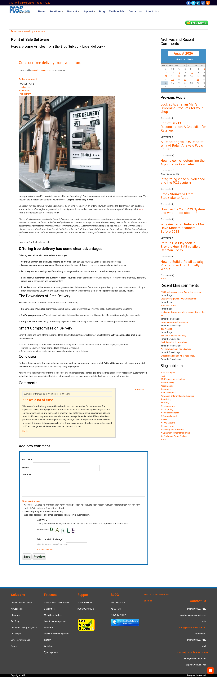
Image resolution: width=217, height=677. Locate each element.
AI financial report (169, 416)
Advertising (166, 399)
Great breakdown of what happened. (178, 356)
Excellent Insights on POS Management (179, 299)
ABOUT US (116, 609)
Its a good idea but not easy (173, 336)
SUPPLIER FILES (85, 602)
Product (72, 11)
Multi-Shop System (53, 615)
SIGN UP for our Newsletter (156, 594)
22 (198, 79)
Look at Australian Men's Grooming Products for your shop (182, 108)
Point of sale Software (21, 602)
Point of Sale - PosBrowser (56, 602)
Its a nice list (166, 329)
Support (88, 11)
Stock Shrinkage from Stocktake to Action (177, 196)
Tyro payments (51, 652)
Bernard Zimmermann (40, 70)
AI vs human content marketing (175, 433)
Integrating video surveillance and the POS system (183, 181)
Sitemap (148, 601)
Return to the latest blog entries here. (28, 31)
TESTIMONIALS (118, 602)
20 (185, 79)
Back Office (49, 609)
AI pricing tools (167, 426)
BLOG (115, 595)
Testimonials (116, 11)
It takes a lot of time (37, 400)
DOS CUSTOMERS (86, 609)
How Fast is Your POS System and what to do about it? (183, 211)
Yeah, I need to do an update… (174, 342)
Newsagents (17, 609)
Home (41, 11)
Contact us (135, 11)
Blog (102, 11)
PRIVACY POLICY (119, 615)
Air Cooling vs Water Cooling (174, 436)
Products (51, 595)
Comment (27, 474)
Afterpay (165, 402)
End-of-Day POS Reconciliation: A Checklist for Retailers (183, 126)
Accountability (167, 382)
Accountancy (167, 386)
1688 (163, 376)
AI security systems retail (172, 429)
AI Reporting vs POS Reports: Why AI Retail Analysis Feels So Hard (182, 145)
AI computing (167, 409)
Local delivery (25, 87)
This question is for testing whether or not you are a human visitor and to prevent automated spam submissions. (83, 535)
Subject (25, 468)
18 (172, 79)
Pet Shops (16, 621)
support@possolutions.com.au (192, 652)
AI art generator (168, 406)
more (163, 278)
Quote (14, 646)
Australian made (168, 305)
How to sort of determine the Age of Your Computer (183, 162)
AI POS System (168, 423)
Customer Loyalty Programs (24, 627)
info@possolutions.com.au (192, 627)
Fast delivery (25, 90)
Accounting (166, 389)
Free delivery (25, 94)
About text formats (31, 501)
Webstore (48, 646)
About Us (151, 11)
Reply (25, 431)
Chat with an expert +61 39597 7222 (29, 2)
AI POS (164, 419)
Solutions (55, 11)
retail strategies (168, 372)
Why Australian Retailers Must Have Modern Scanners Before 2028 (183, 227)
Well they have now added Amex (176, 349)
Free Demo (198, 22)
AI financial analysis (170, 413)
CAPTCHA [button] (42, 520)
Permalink (140, 389)
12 (179, 76)
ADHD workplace (168, 392)
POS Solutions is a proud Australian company (182, 292)
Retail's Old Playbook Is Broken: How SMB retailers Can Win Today (180, 246)
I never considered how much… (175, 322)
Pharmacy (16, 615)
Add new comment (28, 79)
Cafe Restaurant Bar (20, 640)
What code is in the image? (50, 539)
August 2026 (183, 53)
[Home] (19, 9)
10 (166, 76)
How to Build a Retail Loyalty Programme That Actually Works (182, 265)
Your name (27, 459)
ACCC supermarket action (173, 379)
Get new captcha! (45, 549)
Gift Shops (16, 634)
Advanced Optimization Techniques (177, 396)
